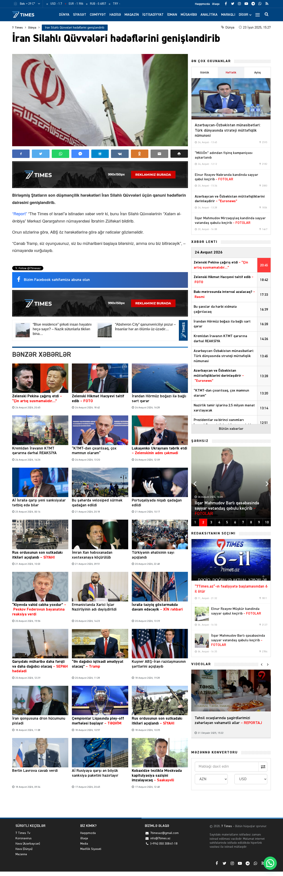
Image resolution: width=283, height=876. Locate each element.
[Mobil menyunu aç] (257, 14)
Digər (243, 15)
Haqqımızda (202, 4)
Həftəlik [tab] (231, 72)
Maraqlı (228, 15)
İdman (172, 15)
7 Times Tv (22, 833)
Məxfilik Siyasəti (90, 849)
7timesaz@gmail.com (164, 833)
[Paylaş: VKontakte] (119, 154)
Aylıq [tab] (257, 72)
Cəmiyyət (98, 15)
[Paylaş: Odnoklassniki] (139, 154)
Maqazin (131, 15)
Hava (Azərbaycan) (27, 843)
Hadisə (115, 15)
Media (84, 843)
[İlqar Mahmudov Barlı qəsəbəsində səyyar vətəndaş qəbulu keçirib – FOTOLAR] (202, 641)
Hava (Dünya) (24, 849)
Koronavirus (23, 838)
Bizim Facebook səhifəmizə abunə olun (57, 280)
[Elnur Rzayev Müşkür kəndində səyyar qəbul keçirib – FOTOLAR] (202, 614)
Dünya (64, 15)
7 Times (17, 27)
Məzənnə (21, 854)
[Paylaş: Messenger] (80, 154)
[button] (179, 154)
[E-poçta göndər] (159, 154)
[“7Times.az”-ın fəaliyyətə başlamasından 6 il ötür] (231, 560)
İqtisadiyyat (153, 15)
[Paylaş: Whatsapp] (60, 154)
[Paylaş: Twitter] (40, 154)
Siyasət (79, 15)
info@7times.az (160, 838)
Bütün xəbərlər (231, 429)
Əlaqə (216, 4)
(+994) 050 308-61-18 (163, 843)
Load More (100, 804)
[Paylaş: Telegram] (100, 154)
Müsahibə (189, 15)
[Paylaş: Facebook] (21, 154)
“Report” (19, 213)
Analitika (209, 15)
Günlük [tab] (204, 72)
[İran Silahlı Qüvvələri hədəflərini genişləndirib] (100, 100)
